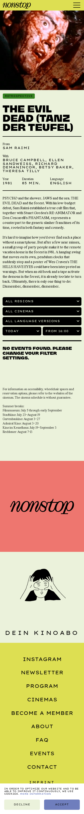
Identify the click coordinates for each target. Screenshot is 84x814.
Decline (22, 804)
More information (35, 794)
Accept (62, 804)
